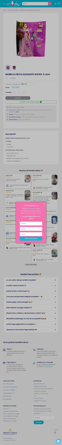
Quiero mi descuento (31, 238)
